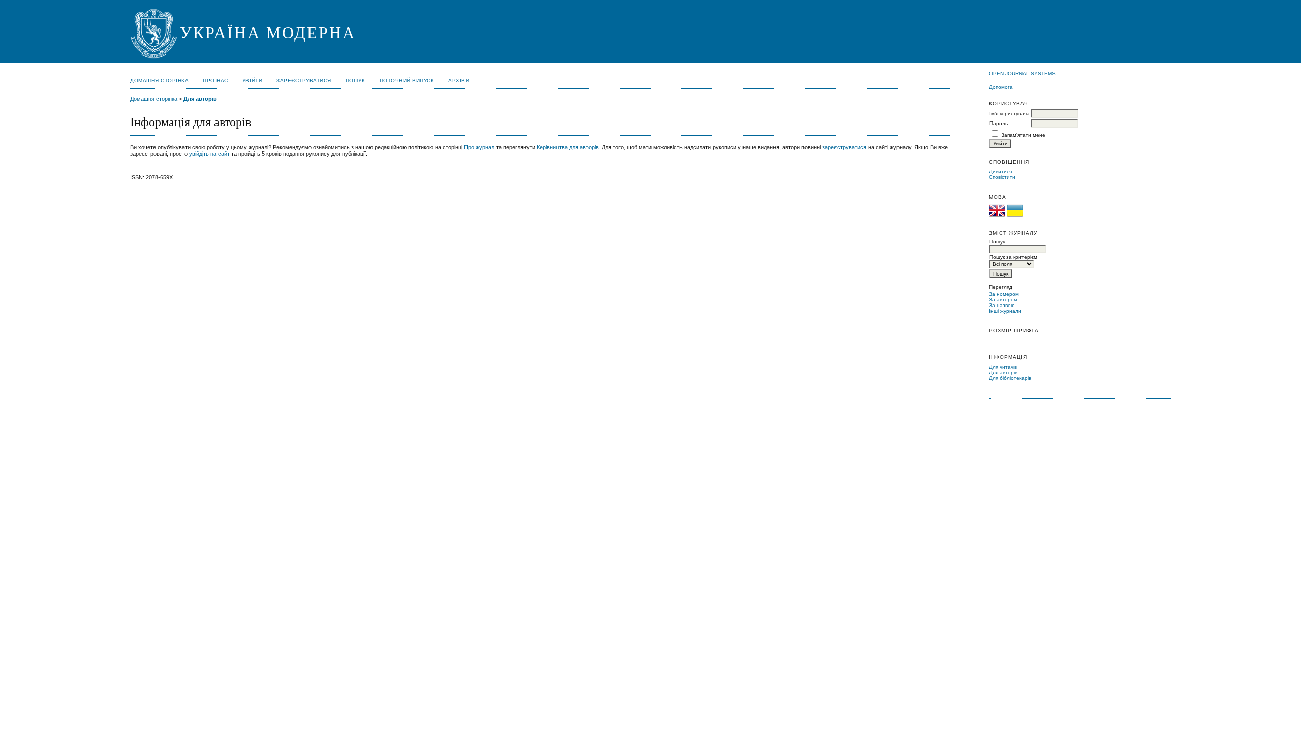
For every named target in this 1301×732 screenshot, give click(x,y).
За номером (1004, 294)
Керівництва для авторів (568, 147)
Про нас (215, 80)
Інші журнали (1005, 311)
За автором (1003, 299)
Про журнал (479, 147)
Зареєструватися (303, 80)
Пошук (355, 80)
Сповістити (1002, 177)
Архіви (458, 80)
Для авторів (1003, 372)
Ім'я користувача (1009, 113)
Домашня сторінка (159, 80)
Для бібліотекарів (1010, 378)
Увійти (252, 80)
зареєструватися (844, 147)
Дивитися (1000, 171)
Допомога (1001, 87)
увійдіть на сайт (209, 153)
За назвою (1002, 305)
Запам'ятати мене (1023, 135)
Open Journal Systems (1022, 73)
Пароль (998, 123)
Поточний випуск (407, 80)
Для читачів (1003, 367)
